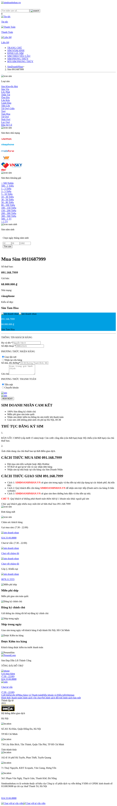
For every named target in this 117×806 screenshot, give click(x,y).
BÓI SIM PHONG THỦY (20, 61)
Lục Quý (5, 122)
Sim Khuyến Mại (9, 86)
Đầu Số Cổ (6, 125)
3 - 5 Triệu (6, 191)
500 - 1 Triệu (7, 186)
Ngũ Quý (5, 119)
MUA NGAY (7, 398)
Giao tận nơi (10, 357)
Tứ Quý (5, 116)
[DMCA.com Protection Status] (8, 710)
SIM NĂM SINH (15, 50)
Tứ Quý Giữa (7, 108)
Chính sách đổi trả (53, 697)
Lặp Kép (5, 100)
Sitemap (70, 695)
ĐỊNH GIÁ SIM (15, 53)
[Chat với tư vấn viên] (12, 803)
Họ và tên (6, 342)
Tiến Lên (5, 105)
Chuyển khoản (11, 387)
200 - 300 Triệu (8, 213)
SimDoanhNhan (15, 66)
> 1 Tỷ (4, 221)
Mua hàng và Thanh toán (30, 695)
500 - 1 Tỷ (6, 218)
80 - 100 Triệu (8, 205)
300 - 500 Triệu (8, 216)
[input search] (34, 11)
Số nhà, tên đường (10, 363)
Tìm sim (7, 246)
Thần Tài (5, 94)
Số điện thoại (8, 346)
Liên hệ (14, 695)
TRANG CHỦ (14, 47)
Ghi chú (5, 374)
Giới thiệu (6, 695)
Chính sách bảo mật (71, 697)
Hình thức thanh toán (11, 697)
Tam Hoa (5, 114)
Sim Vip (5, 89)
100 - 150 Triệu (8, 207)
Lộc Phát (5, 92)
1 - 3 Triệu (6, 188)
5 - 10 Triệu (6, 194)
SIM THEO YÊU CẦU (18, 56)
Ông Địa (5, 97)
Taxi (3, 111)
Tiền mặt (8, 384)
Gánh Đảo (6, 103)
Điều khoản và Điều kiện (54, 695)
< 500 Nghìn (7, 183)
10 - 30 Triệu (7, 197)
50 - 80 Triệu (7, 202)
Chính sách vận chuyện (33, 697)
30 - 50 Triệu (7, 199)
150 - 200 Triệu (8, 210)
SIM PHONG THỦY (17, 58)
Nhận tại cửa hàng (13, 360)
